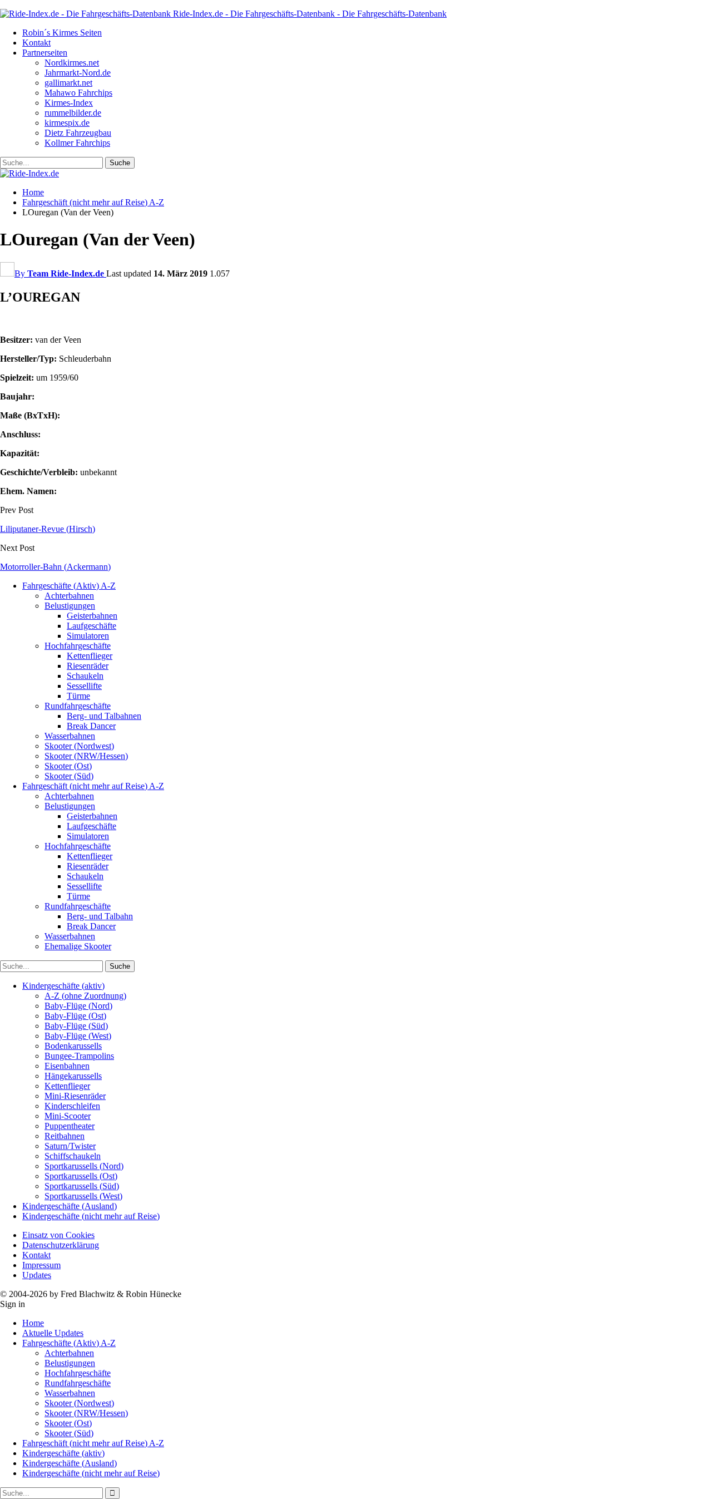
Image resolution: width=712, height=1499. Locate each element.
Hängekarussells (73, 1076)
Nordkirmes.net (71, 62)
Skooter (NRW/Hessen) (86, 756)
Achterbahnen (69, 595)
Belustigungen (69, 605)
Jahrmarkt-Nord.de (77, 72)
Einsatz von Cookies (58, 1235)
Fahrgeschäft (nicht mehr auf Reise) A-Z (93, 786)
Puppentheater (69, 1126)
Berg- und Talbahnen (104, 716)
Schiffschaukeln (72, 1156)
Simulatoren (88, 635)
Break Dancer (91, 726)
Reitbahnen (64, 1136)
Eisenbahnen (67, 1066)
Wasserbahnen (69, 736)
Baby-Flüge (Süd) (76, 1025)
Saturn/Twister (70, 1146)
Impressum (41, 1265)
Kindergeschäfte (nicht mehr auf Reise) (91, 1216)
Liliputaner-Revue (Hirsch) (47, 529)
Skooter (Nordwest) (79, 746)
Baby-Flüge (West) (77, 1036)
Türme (78, 696)
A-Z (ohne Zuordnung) (85, 995)
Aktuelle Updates (52, 1333)
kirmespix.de (67, 122)
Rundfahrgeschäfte (77, 706)
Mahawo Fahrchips (78, 92)
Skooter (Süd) (68, 776)
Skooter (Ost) (68, 766)
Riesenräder (87, 665)
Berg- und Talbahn (100, 916)
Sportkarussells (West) (83, 1196)
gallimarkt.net (68, 82)
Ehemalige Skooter (77, 946)
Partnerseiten (44, 52)
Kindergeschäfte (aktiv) (63, 985)
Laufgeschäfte (91, 625)
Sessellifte (84, 686)
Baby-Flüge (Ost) (75, 1015)
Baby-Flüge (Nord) (78, 1005)
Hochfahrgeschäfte (77, 645)
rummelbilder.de (72, 112)
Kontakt (36, 42)
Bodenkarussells (73, 1046)
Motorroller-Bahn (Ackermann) (55, 566)
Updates (36, 1275)
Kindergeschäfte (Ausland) (69, 1206)
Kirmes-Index (68, 102)
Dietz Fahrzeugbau (77, 132)
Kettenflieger (89, 655)
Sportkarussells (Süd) (81, 1186)
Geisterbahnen (92, 615)
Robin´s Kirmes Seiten (62, 32)
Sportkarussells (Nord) (83, 1166)
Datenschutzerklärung (60, 1245)
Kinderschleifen (72, 1106)
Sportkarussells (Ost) (80, 1176)
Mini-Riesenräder (75, 1096)
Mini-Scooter (67, 1116)
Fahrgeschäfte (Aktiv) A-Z (69, 585)
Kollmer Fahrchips (77, 142)
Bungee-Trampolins (79, 1056)
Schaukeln (85, 676)
